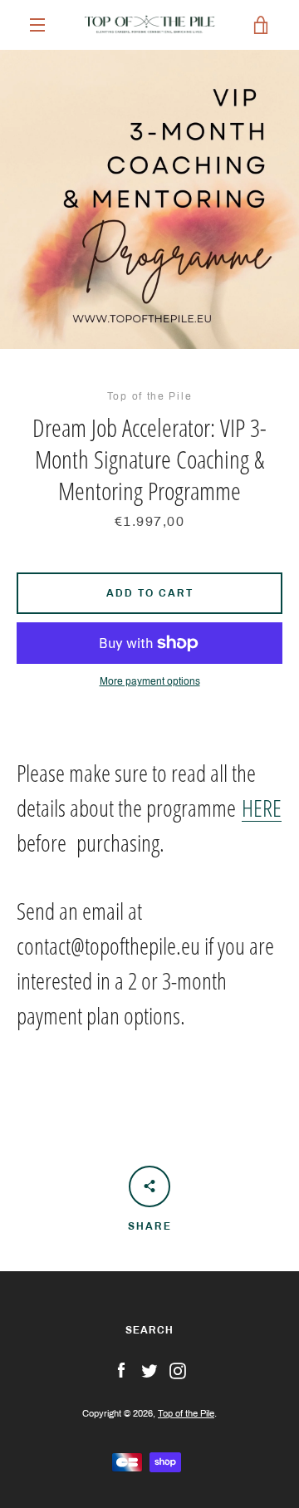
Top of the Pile (186, 1413)
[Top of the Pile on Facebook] (121, 1370)
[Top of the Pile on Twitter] (149, 1370)
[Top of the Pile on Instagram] (177, 1370)
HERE (262, 807)
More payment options (150, 681)
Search (149, 1330)
